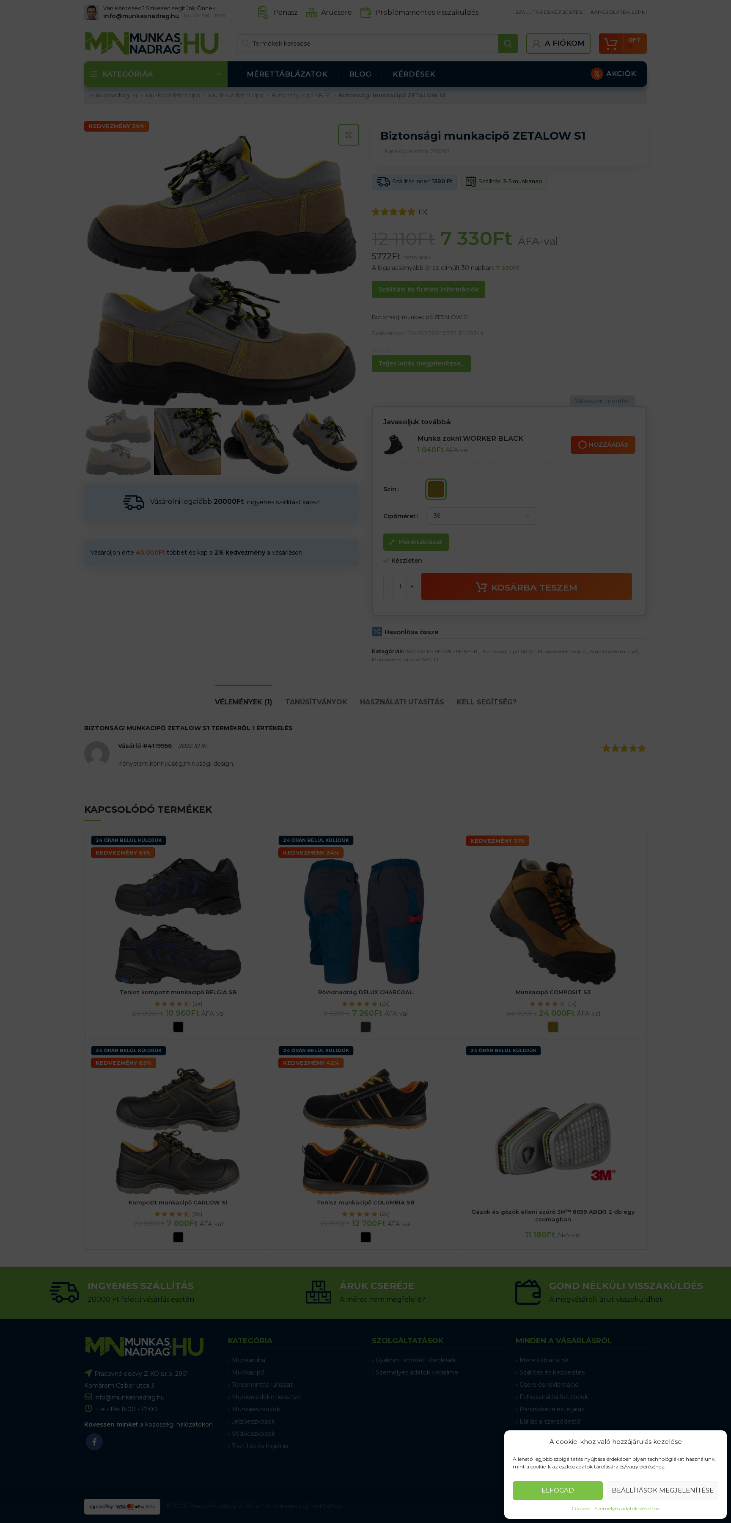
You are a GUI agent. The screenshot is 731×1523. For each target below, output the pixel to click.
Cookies (581, 1508)
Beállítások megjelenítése (663, 1490)
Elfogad (557, 1490)
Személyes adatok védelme (627, 1508)
